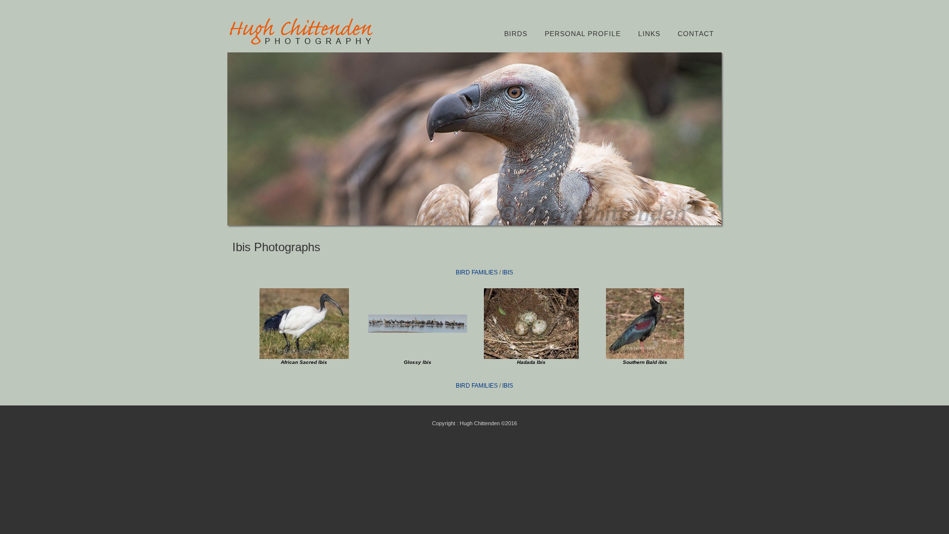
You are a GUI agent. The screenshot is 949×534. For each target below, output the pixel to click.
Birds (515, 34)
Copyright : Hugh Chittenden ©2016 (474, 423)
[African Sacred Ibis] (304, 357)
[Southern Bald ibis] (645, 357)
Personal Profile (583, 34)
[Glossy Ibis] (417, 330)
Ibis (507, 272)
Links (649, 34)
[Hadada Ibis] (531, 357)
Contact (696, 34)
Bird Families (477, 272)
